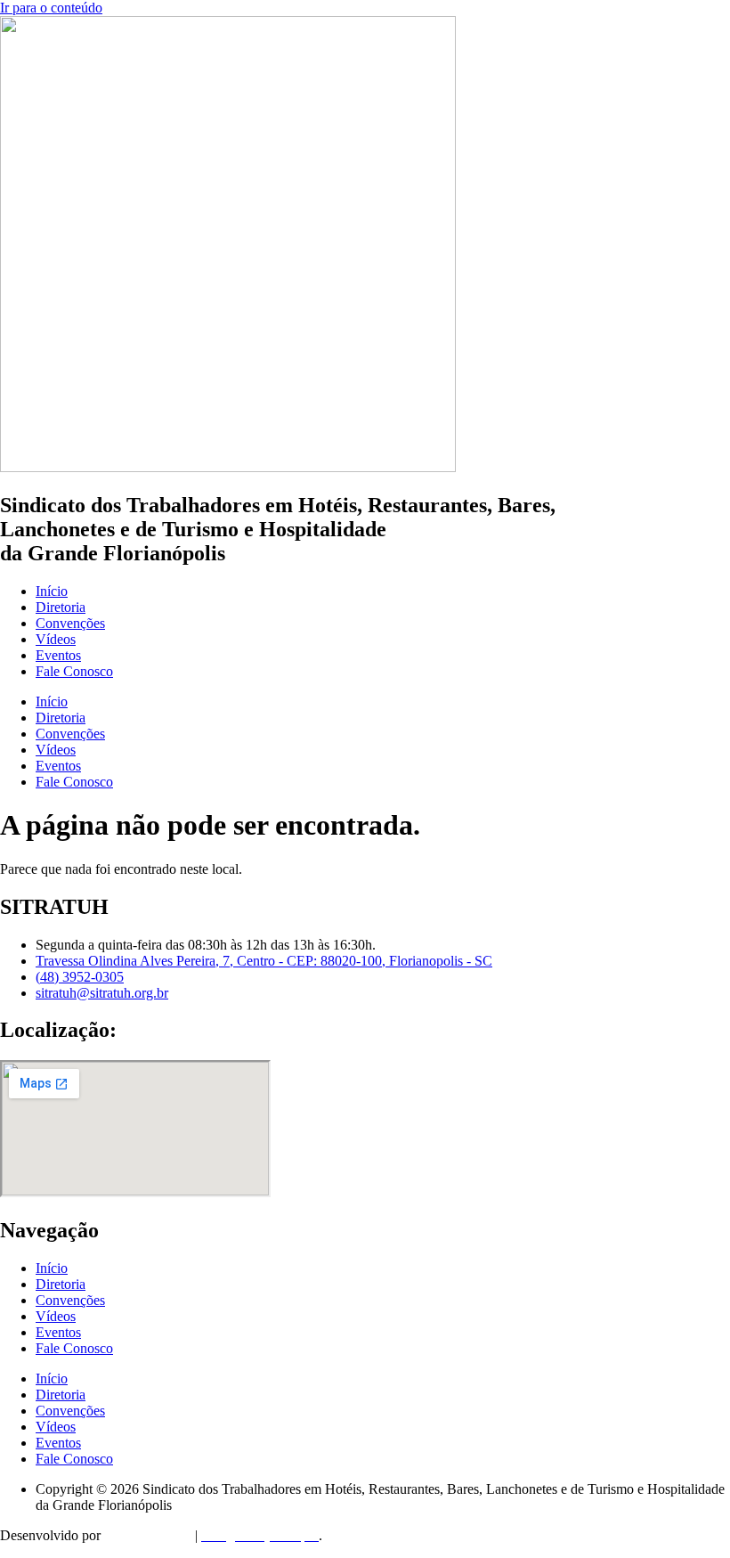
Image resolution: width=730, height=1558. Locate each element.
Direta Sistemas (147, 1535)
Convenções (70, 623)
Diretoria (60, 607)
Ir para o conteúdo (51, 7)
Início (52, 591)
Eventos (58, 655)
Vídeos (56, 639)
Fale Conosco (74, 671)
